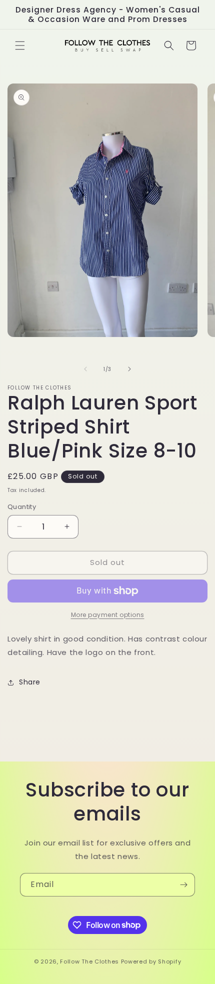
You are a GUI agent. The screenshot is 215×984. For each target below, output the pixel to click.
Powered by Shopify (151, 962)
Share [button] (29, 682)
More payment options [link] (107, 614)
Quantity (22, 507)
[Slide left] (85, 369)
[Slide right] (129, 369)
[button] (20, 45)
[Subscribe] (183, 884)
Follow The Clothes (89, 962)
